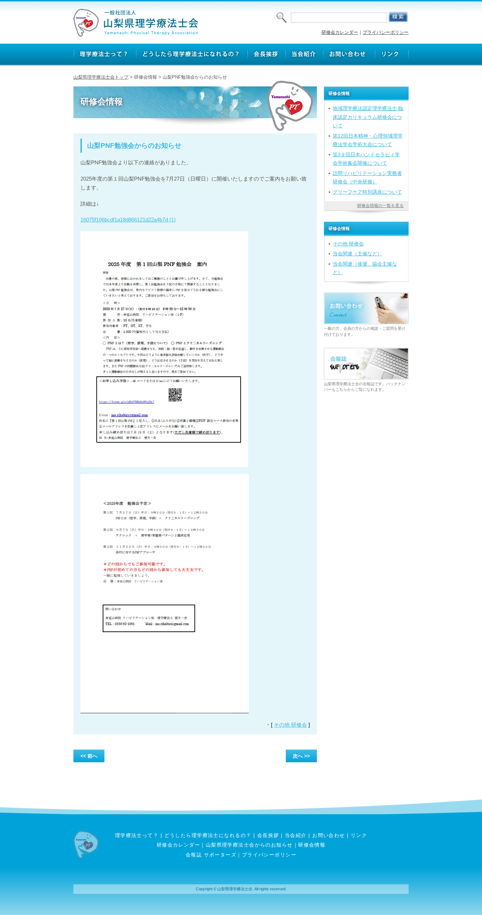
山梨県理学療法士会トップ (100, 77)
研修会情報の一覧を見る (380, 205)
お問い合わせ (328, 835)
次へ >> (301, 756)
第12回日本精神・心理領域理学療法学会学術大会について (368, 140)
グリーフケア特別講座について (367, 192)
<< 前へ (88, 756)
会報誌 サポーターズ (211, 855)
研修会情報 (311, 845)
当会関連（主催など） (357, 253)
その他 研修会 (290, 725)
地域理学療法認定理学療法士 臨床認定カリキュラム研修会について (368, 116)
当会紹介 (296, 835)
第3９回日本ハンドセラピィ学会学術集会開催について (366, 159)
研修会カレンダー (339, 32)
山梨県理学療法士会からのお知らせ (249, 845)
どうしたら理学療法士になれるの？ (208, 835)
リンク (359, 835)
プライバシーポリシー (386, 32)
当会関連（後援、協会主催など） (365, 268)
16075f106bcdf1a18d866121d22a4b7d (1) (128, 220)
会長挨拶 (268, 835)
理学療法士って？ (137, 835)
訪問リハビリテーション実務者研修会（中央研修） (367, 177)
